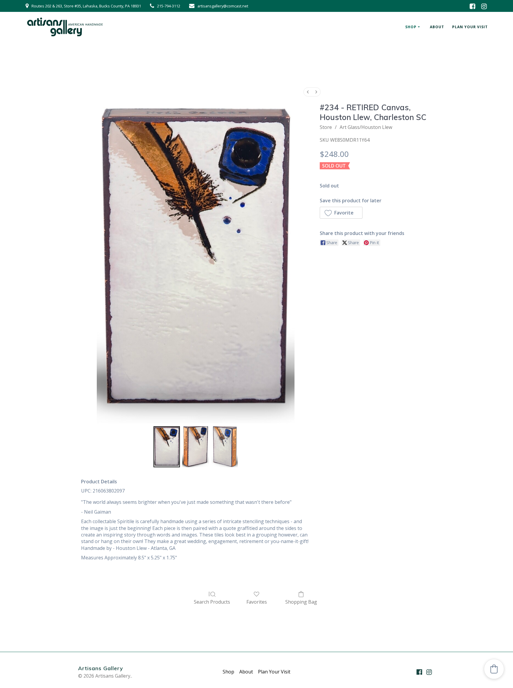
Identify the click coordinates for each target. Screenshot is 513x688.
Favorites (256, 602)
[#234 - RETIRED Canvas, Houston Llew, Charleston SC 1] (195, 446)
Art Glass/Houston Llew (366, 127)
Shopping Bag (301, 602)
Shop (411, 26)
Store (326, 127)
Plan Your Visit (470, 26)
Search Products (212, 602)
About (437, 26)
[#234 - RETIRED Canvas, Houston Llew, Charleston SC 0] (166, 446)
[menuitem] (308, 92)
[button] (341, 213)
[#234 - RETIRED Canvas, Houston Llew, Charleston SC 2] (224, 446)
